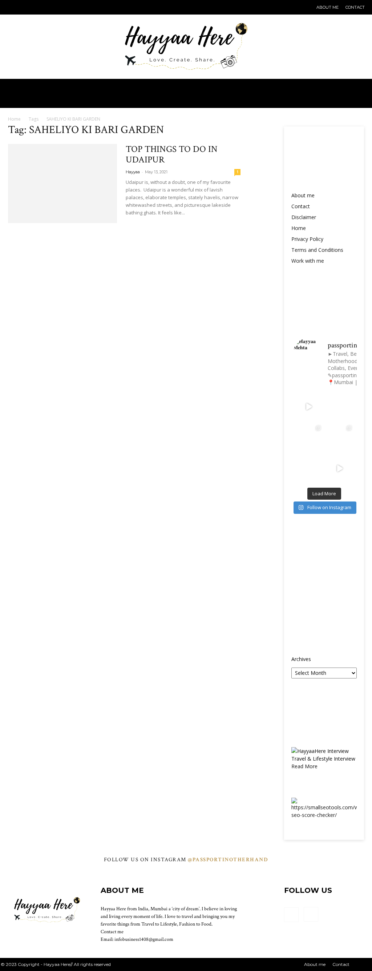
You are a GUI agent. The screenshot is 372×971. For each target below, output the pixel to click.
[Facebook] (12, 7)
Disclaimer (303, 217)
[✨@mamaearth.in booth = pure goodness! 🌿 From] (339, 468)
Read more (150, 225)
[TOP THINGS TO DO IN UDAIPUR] (62, 183)
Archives (301, 659)
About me (327, 7)
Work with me (307, 260)
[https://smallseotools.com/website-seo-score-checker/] (324, 814)
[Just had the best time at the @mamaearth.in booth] (339, 437)
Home (14, 119)
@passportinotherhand (228, 859)
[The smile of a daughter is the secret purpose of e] (339, 406)
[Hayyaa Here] (186, 39)
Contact (355, 7)
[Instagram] (24, 7)
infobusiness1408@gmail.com (143, 939)
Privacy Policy (307, 238)
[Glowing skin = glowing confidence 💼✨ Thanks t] (308, 437)
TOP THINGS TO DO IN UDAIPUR (172, 154)
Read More (304, 766)
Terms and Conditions (317, 249)
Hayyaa (133, 171)
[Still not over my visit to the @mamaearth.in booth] (308, 468)
